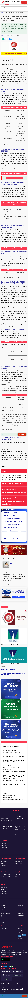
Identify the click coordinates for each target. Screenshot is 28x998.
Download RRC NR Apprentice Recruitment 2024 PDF (14, 173)
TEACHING (20, 913)
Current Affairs (4, 861)
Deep (11, 563)
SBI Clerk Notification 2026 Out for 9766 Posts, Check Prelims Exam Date (13, 781)
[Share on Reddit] (6, 39)
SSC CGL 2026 (4, 813)
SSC (19, 909)
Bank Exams (17, 874)
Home (2, 12)
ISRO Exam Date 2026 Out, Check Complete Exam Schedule (13, 792)
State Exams (4, 863)
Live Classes (4, 845)
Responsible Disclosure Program (9, 987)
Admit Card (3, 891)
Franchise (20, 938)
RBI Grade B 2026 (19, 818)
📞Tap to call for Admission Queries (14, 178)
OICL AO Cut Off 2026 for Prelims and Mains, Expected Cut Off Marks (12, 796)
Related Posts (4, 607)
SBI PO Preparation (5, 905)
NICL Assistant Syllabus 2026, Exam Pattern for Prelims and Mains (13, 768)
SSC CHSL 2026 (4, 816)
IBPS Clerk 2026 (4, 830)
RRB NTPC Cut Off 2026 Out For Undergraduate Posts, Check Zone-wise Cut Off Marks (13, 746)
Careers (22, 935)
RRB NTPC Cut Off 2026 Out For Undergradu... (11, 626)
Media (19, 932)
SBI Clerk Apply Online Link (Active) (12, 530)
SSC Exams (17, 876)
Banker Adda (4, 865)
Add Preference (21, 434)
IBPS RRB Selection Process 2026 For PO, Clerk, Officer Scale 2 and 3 (13, 764)
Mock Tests (3, 843)
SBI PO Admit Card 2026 (6, 826)
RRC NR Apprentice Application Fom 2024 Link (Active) (14, 248)
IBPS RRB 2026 (4, 833)
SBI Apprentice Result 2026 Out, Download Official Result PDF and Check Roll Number (13, 761)
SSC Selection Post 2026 (6, 820)
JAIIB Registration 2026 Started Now (12, 533)
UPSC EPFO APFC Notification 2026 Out (13, 521)
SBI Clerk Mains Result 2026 (20, 827)
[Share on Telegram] (4, 39)
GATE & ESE (4, 928)
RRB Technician (4, 878)
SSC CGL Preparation (3, 916)
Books (2, 851)
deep (3, 35)
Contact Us (20, 930)
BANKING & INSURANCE (20, 906)
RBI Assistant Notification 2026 (20, 834)
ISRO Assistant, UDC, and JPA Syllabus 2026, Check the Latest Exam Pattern (14, 789)
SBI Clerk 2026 (18, 816)
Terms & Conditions (17, 989)
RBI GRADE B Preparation (4, 921)
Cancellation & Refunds (7, 989)
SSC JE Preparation (5, 913)
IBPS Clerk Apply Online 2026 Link (11, 538)
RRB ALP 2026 (4, 887)
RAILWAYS (20, 911)
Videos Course (4, 847)
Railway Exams (18, 878)
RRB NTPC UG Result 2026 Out (11, 512)
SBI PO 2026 (18, 814)
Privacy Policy (5, 991)
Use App (24, 2)
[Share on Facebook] (9, 39)
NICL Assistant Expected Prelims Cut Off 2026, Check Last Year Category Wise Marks (14, 749)
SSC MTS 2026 (4, 818)
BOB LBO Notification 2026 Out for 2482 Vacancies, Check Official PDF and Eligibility (14, 785)
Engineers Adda (18, 863)
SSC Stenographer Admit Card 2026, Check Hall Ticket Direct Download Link (13, 800)
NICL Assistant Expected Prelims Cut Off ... (10, 644)
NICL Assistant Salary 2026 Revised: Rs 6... (10, 663)
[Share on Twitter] (11, 39)
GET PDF (25, 995)
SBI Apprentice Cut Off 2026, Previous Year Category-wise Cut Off (14, 772)
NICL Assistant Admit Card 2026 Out (12, 518)
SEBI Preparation (5, 911)
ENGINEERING (21, 915)
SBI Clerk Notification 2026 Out (11, 527)
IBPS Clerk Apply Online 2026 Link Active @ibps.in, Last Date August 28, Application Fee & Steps (13, 757)
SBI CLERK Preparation (3, 908)
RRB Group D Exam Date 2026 (20, 830)
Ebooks (2, 849)
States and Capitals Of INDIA (6, 894)
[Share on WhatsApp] (2, 39)
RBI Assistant (4, 918)
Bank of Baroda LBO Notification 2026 (12, 524)
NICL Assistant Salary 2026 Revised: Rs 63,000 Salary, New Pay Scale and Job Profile (13, 753)
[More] (24, 5)
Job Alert (3, 889)
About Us (20, 928)
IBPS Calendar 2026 (5, 876)
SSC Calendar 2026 (5, 874)
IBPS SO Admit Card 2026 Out (10, 515)
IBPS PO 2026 (4, 828)
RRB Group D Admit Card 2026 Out (11, 535)
